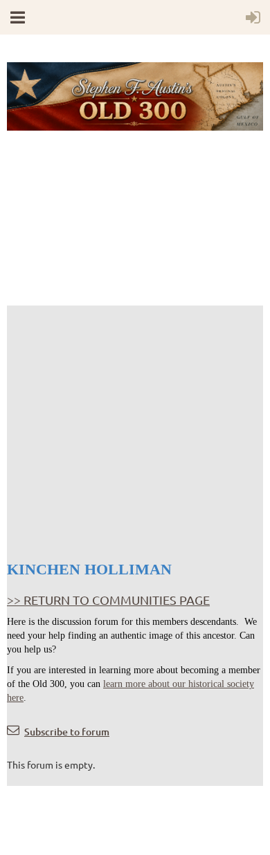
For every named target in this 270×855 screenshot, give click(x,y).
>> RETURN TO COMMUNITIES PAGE (108, 599)
